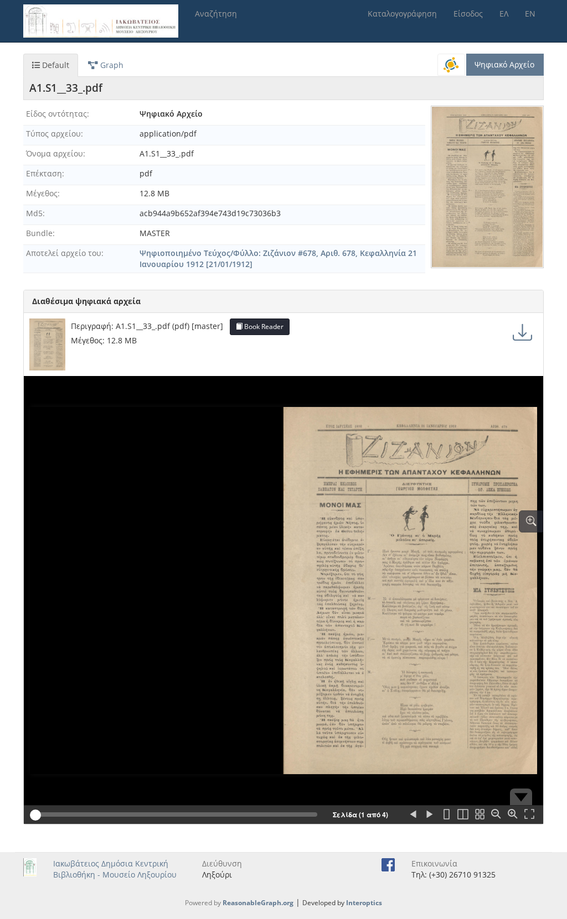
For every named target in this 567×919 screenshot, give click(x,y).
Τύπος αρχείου (53, 133)
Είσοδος (468, 13)
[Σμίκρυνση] (496, 815)
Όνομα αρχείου (54, 153)
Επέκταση (44, 173)
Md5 (34, 213)
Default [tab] (54, 65)
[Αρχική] (105, 21)
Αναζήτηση (216, 13)
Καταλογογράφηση (402, 13)
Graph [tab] (110, 65)
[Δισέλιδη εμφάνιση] (463, 815)
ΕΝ (530, 13)
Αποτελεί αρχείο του (63, 253)
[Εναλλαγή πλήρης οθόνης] (529, 815)
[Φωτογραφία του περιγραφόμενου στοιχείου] (487, 187)
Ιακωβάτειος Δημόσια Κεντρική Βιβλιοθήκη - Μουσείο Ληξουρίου (115, 869)
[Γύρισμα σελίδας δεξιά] (429, 815)
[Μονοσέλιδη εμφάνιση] (446, 815)
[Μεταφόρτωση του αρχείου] (522, 332)
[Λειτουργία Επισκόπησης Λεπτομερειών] (531, 521)
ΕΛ (503, 13)
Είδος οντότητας (56, 113)
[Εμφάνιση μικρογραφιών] (479, 815)
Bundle (39, 233)
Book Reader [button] (263, 326)
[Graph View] (451, 65)
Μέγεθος (42, 193)
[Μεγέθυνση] (512, 815)
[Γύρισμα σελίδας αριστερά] (413, 815)
